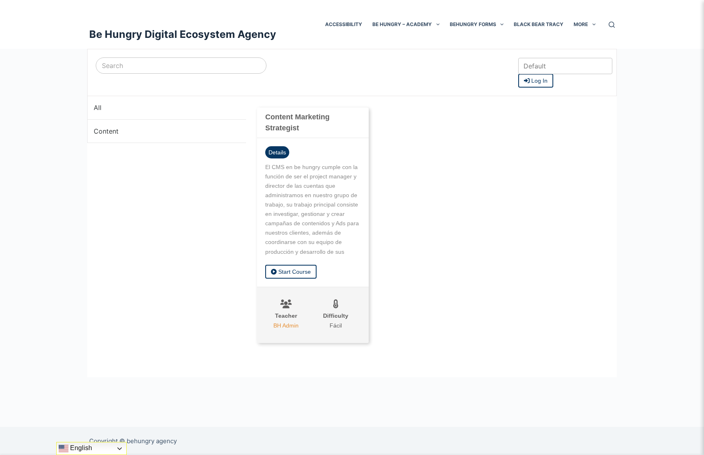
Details (277, 152)
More (581, 24)
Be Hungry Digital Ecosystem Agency (182, 34)
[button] (438, 24)
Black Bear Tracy (538, 24)
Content (106, 131)
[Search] (612, 25)
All (97, 107)
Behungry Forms (473, 24)
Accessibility (343, 24)
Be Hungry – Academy (402, 24)
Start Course (294, 271)
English (80, 447)
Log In (539, 80)
